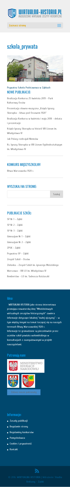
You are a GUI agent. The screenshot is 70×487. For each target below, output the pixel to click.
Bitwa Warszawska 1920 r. (20, 170)
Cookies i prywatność (21, 443)
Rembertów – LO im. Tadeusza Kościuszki (28, 276)
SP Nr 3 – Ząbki (15, 230)
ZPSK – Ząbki (13, 247)
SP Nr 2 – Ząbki (15, 224)
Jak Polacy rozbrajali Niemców (22, 138)
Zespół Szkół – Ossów (18, 259)
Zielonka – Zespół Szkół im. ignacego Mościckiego (33, 265)
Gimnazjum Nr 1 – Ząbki (18, 236)
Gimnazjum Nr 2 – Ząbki (19, 242)
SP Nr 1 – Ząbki (14, 219)
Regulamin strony (19, 426)
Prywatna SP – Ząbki (18, 253)
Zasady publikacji (19, 420)
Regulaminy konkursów (22, 432)
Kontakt (14, 449)
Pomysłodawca (17, 437)
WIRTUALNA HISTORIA (29, 477)
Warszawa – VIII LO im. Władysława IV (26, 270)
